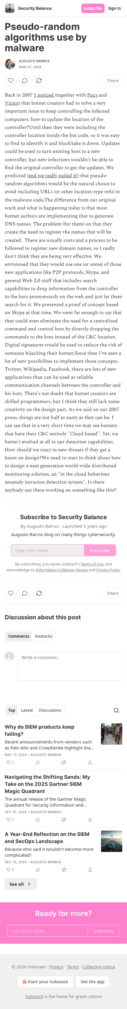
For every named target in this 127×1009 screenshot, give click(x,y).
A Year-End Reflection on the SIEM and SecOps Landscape (47, 837)
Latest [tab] (27, 710)
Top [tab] (11, 710)
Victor (12, 103)
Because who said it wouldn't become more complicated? (49, 852)
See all (16, 884)
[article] (63, 744)
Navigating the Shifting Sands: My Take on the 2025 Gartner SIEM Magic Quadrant (47, 784)
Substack (34, 996)
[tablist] (30, 636)
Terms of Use (92, 564)
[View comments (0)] (25, 81)
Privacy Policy (108, 570)
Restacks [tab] (43, 636)
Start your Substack (48, 981)
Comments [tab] (18, 636)
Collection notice (98, 967)
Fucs (92, 95)
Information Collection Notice (62, 570)
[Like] (11, 81)
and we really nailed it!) (53, 176)
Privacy (56, 967)
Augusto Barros (34, 61)
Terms (73, 967)
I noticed (44, 95)
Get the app (93, 981)
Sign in (114, 8)
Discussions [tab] (50, 710)
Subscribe (93, 8)
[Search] (116, 710)
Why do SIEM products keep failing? (39, 730)
